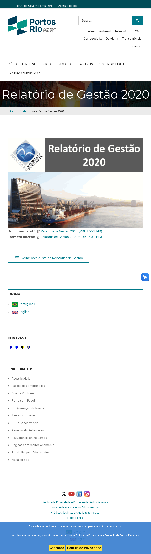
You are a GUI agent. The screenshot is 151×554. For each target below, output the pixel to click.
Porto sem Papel (23, 400)
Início (12, 64)
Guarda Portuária (23, 393)
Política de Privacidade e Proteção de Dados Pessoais (76, 502)
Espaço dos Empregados (28, 386)
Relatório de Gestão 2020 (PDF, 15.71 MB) (71, 231)
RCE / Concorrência (25, 423)
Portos (47, 64)
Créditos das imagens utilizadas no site (75, 512)
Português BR (28, 304)
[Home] (32, 25)
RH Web (135, 31)
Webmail (105, 31)
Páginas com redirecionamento (33, 445)
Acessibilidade (67, 5)
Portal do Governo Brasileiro (34, 5)
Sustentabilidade (112, 64)
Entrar (90, 31)
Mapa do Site (20, 460)
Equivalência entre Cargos (29, 437)
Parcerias (86, 64)
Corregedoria (93, 38)
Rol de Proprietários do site (30, 452)
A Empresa (28, 64)
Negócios (65, 64)
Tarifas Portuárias (24, 415)
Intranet (120, 31)
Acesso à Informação (25, 73)
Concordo (57, 548)
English (23, 312)
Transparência (131, 38)
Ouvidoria (112, 38)
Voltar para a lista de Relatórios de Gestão (52, 258)
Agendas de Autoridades (28, 430)
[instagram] (79, 493)
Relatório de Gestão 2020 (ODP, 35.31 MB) (71, 237)
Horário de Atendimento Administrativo (75, 507)
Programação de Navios (28, 408)
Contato (137, 46)
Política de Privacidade (84, 548)
